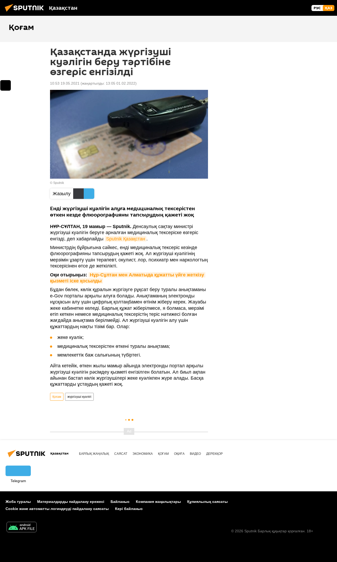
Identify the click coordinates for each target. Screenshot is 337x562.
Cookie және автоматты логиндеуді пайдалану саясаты (57, 509)
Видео (195, 454)
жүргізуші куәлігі (79, 397)
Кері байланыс (129, 509)
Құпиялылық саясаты (207, 501)
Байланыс (120, 501)
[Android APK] (21, 528)
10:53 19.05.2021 (65, 83)
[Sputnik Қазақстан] (26, 12)
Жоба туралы (18, 501)
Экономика (142, 454)
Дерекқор (214, 454)
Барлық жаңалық (94, 454)
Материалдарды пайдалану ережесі (70, 501)
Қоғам (56, 397)
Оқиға (179, 454)
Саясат (120, 454)
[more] (5, 85)
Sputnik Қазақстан (125, 238)
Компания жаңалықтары (158, 501)
